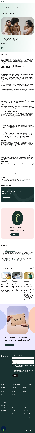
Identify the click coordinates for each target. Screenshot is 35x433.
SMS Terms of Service (19, 371)
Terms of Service (18, 366)
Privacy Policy (23, 366)
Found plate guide (12, 145)
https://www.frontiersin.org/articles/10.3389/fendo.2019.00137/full (15, 259)
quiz (23, 180)
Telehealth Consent (16, 372)
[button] (33, 1)
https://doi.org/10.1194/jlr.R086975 (10, 251)
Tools (2, 398)
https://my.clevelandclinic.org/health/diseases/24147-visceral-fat (12, 261)
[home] (2, 1)
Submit (15, 375)
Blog (6, 7)
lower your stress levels (8, 173)
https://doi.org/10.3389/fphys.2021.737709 (22, 254)
